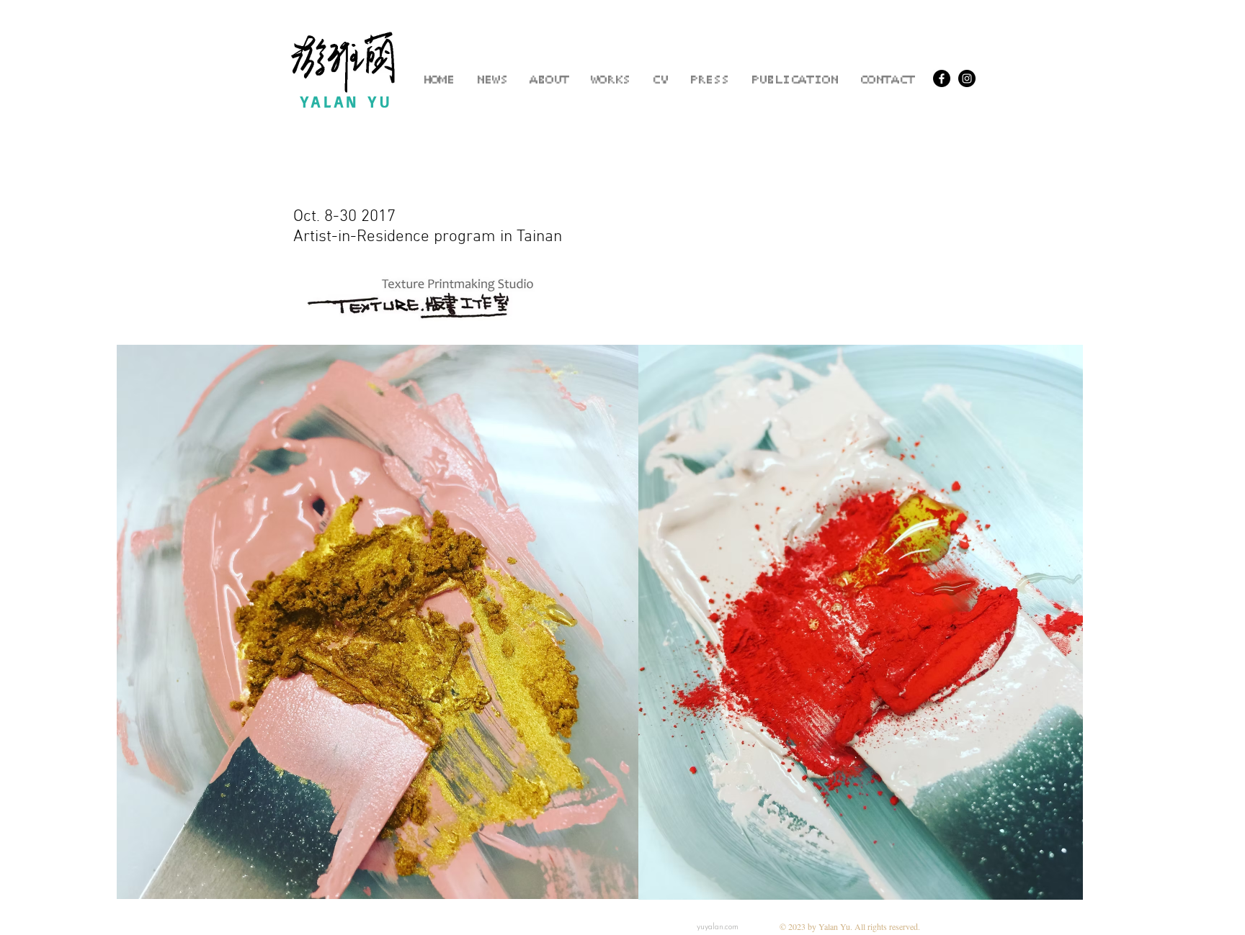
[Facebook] (941, 78)
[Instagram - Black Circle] (967, 78)
